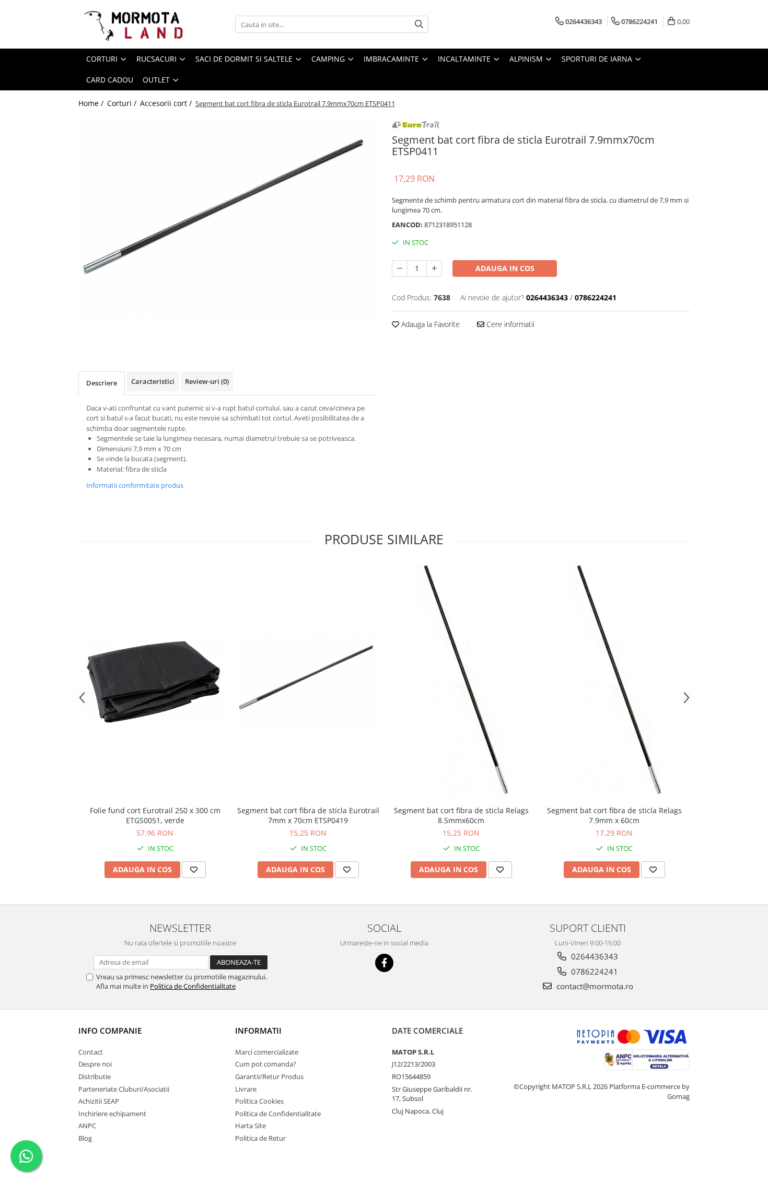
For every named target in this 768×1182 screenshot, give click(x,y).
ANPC (87, 1125)
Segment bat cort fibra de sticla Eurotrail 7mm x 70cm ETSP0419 (308, 815)
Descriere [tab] (101, 383)
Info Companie (110, 1030)
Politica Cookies (259, 1101)
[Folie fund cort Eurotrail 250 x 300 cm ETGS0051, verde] (155, 682)
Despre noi (95, 1064)
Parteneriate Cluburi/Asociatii (123, 1089)
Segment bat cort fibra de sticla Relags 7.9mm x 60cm (614, 815)
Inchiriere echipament (112, 1113)
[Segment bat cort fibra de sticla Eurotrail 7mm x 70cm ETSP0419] (308, 683)
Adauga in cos (504, 268)
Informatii (258, 1030)
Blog (85, 1138)
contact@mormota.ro (593, 986)
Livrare (246, 1089)
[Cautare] (419, 24)
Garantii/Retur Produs (269, 1076)
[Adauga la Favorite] (194, 869)
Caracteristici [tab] (152, 381)
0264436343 (593, 956)
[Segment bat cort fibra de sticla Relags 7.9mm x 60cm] (614, 682)
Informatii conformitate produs (134, 485)
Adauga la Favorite (429, 324)
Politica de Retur (260, 1138)
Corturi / (122, 103)
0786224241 (593, 971)
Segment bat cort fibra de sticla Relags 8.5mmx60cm (461, 815)
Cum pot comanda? (265, 1064)
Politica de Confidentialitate (193, 986)
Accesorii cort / (167, 103)
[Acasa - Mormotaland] (130, 24)
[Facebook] (384, 963)
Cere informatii (509, 324)
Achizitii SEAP (98, 1101)
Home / (92, 103)
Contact (90, 1052)
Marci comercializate (266, 1052)
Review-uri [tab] (207, 381)
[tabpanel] (227, 216)
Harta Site (250, 1125)
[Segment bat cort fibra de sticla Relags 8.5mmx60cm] (461, 682)
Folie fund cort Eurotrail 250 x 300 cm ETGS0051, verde (155, 815)
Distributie (94, 1076)
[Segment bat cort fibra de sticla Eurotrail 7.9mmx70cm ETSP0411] (227, 216)
